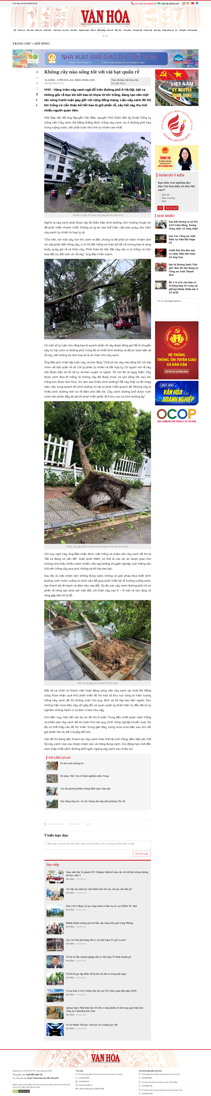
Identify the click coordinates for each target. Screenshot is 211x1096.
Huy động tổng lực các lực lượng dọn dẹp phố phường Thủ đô (92, 801)
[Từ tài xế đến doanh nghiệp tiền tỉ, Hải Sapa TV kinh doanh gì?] (55, 961)
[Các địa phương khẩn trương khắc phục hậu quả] (52, 791)
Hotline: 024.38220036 (145, 4)
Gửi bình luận (142, 853)
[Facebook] (37, 72)
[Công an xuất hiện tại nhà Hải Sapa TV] (161, 238)
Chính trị (21, 30)
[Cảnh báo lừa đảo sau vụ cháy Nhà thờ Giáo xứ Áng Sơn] (161, 253)
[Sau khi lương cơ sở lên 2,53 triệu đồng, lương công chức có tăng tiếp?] (161, 224)
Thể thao (57, 30)
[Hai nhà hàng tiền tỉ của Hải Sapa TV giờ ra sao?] (55, 944)
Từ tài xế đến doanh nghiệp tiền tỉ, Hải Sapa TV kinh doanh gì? (98, 957)
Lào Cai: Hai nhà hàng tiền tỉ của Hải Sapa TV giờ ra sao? (96, 940)
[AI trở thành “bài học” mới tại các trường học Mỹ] (55, 1029)
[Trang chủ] (15, 30)
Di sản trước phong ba (72, 763)
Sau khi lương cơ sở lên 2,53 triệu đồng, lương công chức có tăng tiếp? (183, 225)
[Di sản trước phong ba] (52, 766)
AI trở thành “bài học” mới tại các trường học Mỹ (92, 1025)
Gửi (160, 208)
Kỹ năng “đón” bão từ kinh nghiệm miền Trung (84, 776)
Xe (176, 30)
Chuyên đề (137, 30)
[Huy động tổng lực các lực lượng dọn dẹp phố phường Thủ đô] (52, 804)
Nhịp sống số (168, 30)
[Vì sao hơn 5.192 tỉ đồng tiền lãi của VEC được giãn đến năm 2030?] (55, 995)
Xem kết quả (171, 208)
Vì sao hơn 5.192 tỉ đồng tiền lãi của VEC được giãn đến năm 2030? (101, 991)
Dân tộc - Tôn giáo (123, 30)
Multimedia (192, 30)
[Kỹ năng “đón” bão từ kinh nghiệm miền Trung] (52, 778)
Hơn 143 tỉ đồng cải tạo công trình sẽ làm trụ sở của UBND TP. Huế (101, 906)
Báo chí (38, 30)
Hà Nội (89, 824)
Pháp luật (148, 30)
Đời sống (101, 30)
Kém (164, 201)
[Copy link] (37, 88)
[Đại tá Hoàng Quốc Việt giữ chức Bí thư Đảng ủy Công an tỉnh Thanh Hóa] (161, 267)
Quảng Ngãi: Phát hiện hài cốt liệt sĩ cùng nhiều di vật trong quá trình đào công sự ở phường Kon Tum (104, 1009)
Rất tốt (166, 194)
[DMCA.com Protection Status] (21, 1091)
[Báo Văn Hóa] (105, 1057)
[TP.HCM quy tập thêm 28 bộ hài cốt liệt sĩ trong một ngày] (55, 978)
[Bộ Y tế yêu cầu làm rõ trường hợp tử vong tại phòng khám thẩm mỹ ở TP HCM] (161, 285)
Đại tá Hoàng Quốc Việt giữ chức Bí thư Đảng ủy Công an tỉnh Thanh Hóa (184, 269)
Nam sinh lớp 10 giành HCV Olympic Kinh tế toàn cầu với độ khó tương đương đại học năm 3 (107, 873)
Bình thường (168, 198)
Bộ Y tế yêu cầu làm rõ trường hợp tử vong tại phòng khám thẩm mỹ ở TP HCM (183, 287)
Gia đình (73, 30)
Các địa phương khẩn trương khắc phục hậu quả (85, 788)
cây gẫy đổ (74, 824)
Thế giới (182, 30)
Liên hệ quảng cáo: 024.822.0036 (91, 1089)
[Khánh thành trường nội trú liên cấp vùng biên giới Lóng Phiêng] (55, 927)
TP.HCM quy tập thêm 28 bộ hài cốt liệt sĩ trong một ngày (96, 974)
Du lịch (66, 30)
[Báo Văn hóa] (105, 16)
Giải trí (93, 30)
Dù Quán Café (171, 301)
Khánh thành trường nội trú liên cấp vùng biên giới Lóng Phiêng (99, 923)
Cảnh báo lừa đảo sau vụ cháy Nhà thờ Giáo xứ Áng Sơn (182, 253)
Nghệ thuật (84, 30)
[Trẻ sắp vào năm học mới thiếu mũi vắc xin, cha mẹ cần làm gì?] (55, 893)
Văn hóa (30, 30)
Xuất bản (47, 30)
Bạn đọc (157, 30)
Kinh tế (110, 30)
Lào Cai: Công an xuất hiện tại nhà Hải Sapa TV (182, 239)
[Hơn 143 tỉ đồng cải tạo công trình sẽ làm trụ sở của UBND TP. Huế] (55, 910)
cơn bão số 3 (56, 824)
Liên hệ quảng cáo (170, 4)
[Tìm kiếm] (104, 36)
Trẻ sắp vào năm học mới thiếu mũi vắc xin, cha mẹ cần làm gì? (99, 889)
